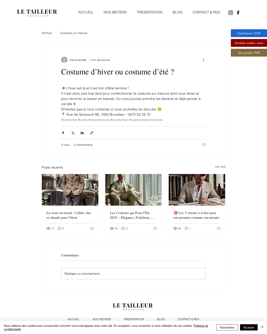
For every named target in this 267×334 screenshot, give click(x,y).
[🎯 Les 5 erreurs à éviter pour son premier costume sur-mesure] (197, 190)
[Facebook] (238, 13)
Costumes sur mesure (73, 33)
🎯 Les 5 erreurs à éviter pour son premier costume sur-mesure (196, 215)
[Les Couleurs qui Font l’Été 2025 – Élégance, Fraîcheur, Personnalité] (133, 190)
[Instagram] (231, 13)
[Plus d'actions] (203, 60)
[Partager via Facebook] (63, 133)
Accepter (248, 327)
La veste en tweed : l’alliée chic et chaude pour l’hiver (69, 215)
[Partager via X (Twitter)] (72, 133)
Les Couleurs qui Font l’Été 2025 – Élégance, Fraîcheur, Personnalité (130, 215)
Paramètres (227, 327)
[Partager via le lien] (92, 133)
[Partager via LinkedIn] (82, 133)
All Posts (47, 33)
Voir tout (220, 166)
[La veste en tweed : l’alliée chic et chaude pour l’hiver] (70, 190)
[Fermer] (262, 327)
